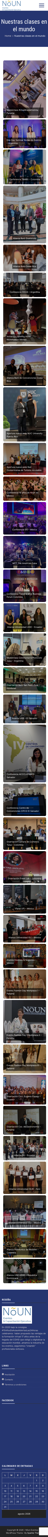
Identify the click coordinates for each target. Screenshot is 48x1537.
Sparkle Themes (34, 1533)
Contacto (9, 1379)
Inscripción (10, 1374)
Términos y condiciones (15, 1384)
